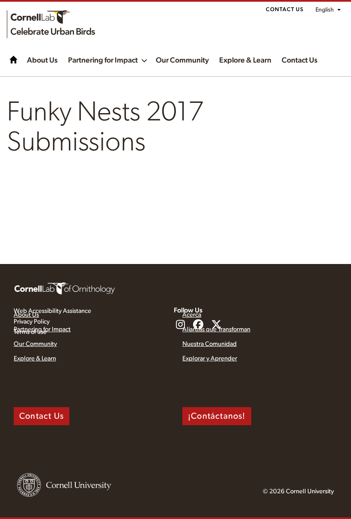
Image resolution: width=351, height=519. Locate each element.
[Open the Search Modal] (334, 72)
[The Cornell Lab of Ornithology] (64, 288)
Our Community (182, 60)
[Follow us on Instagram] (180, 325)
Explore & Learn (245, 60)
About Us (42, 60)
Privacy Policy (32, 321)
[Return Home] (51, 24)
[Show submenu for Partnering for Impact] (144, 59)
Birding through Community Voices (14, 59)
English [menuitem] (324, 10)
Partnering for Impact (103, 60)
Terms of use (30, 332)
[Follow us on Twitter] (216, 325)
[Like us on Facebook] (198, 325)
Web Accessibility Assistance (52, 311)
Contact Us (284, 9)
